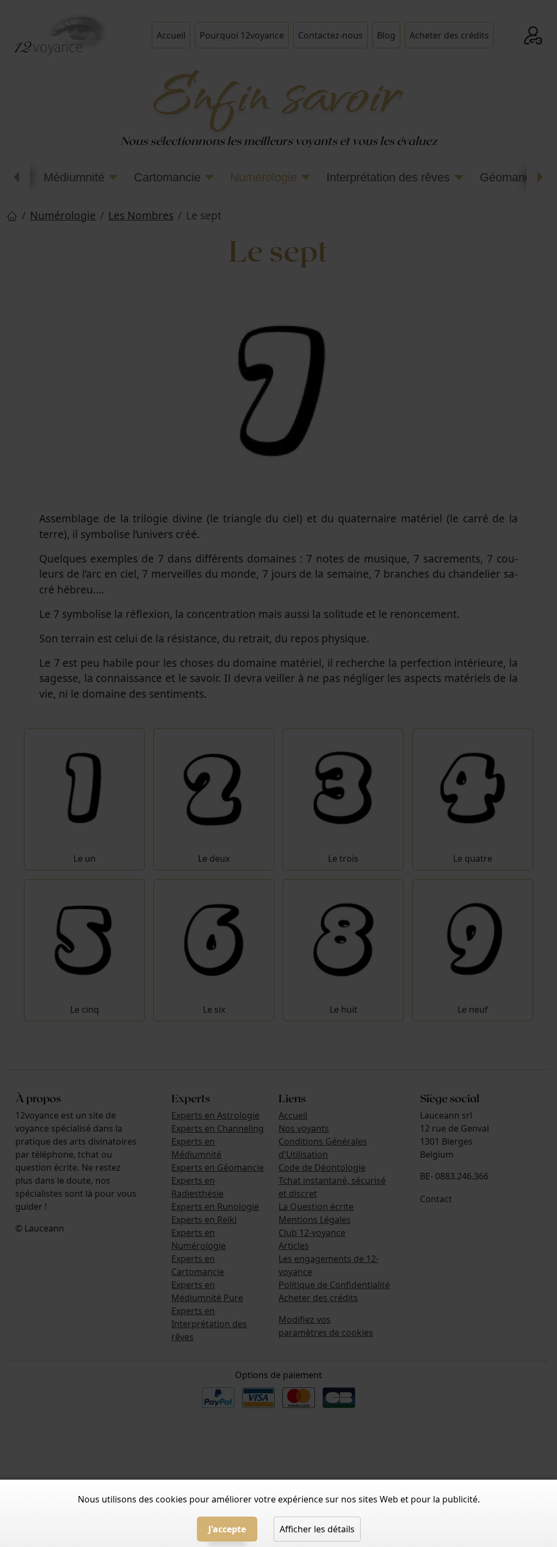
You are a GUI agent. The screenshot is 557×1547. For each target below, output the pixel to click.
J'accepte (227, 1529)
